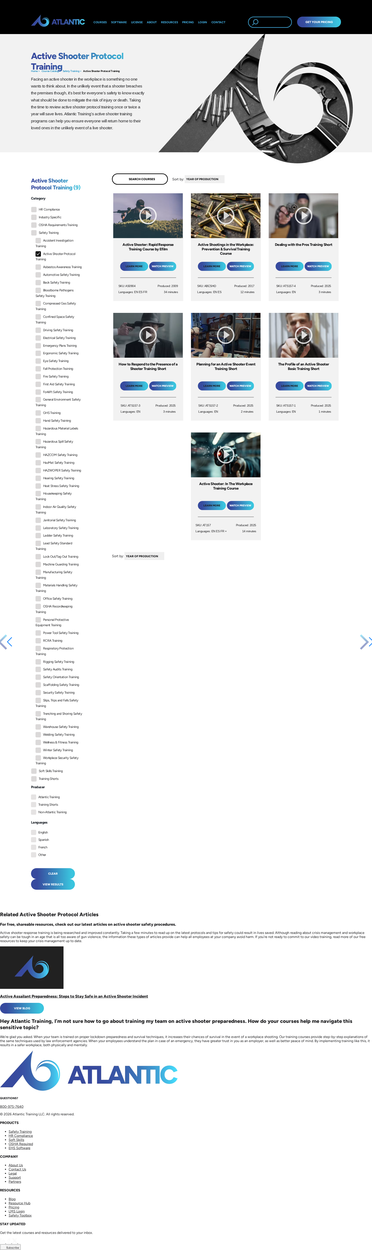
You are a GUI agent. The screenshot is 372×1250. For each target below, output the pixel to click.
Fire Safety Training (55, 376)
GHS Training (51, 413)
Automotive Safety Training (61, 275)
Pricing (14, 1207)
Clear (53, 873)
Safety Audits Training (57, 669)
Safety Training (71, 71)
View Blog (22, 1008)
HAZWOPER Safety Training (62, 470)
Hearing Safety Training (58, 478)
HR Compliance (49, 209)
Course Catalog (50, 71)
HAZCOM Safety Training (60, 455)
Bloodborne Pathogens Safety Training (54, 293)
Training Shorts (48, 779)
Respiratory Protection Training (54, 651)
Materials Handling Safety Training (56, 588)
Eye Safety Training (56, 361)
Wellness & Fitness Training (60, 742)
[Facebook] (9, 1242)
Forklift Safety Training (58, 392)
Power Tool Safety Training (60, 633)
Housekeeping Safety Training (54, 496)
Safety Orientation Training (61, 677)
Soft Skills (16, 1140)
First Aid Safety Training (59, 384)
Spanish (43, 840)
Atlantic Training (49, 797)
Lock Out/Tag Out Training (60, 557)
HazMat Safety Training (58, 463)
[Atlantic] (58, 22)
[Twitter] (15, 1242)
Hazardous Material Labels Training (57, 431)
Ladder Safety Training (58, 535)
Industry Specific (50, 217)
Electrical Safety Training (59, 338)
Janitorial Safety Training (59, 520)
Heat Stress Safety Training (61, 486)
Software (119, 22)
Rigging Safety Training (58, 662)
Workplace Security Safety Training (57, 760)
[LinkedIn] (3, 1242)
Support (15, 1177)
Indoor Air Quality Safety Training (56, 509)
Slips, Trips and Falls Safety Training (57, 703)
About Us (16, 1165)
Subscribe (12, 1247)
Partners (15, 1182)
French (42, 847)
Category (38, 198)
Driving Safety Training (58, 330)
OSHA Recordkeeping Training (54, 609)
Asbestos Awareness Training (62, 267)
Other (42, 855)
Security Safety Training (59, 692)
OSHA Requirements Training (58, 225)
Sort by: (178, 179)
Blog (12, 1199)
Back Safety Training (56, 282)
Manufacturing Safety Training (54, 575)
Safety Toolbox (20, 1215)
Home (34, 71)
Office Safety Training (57, 599)
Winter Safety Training (58, 750)
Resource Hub (19, 1203)
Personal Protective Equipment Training (52, 622)
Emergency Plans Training (60, 346)
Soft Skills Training (51, 771)
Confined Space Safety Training (55, 319)
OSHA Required (21, 1144)
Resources (169, 22)
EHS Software (19, 1148)
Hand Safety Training (57, 421)
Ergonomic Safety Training (60, 353)
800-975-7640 (11, 1107)
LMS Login (17, 1211)
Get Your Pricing (319, 22)
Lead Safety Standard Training (54, 546)
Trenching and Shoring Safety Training (59, 716)
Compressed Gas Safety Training (56, 306)
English (43, 832)
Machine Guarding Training (61, 564)
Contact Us (17, 1169)
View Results (53, 884)
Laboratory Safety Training (60, 528)
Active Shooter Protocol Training (101, 71)
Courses (100, 22)
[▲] (226, 179)
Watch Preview (163, 266)
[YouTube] (20, 1242)
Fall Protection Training (58, 369)
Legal (13, 1173)
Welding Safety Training (58, 735)
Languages (39, 822)
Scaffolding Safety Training (61, 685)
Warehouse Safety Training (61, 727)
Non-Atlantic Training (52, 812)
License (137, 22)
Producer (38, 787)
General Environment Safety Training (58, 402)
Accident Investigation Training (54, 243)
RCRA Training (52, 641)
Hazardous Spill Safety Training (54, 444)
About (152, 22)
